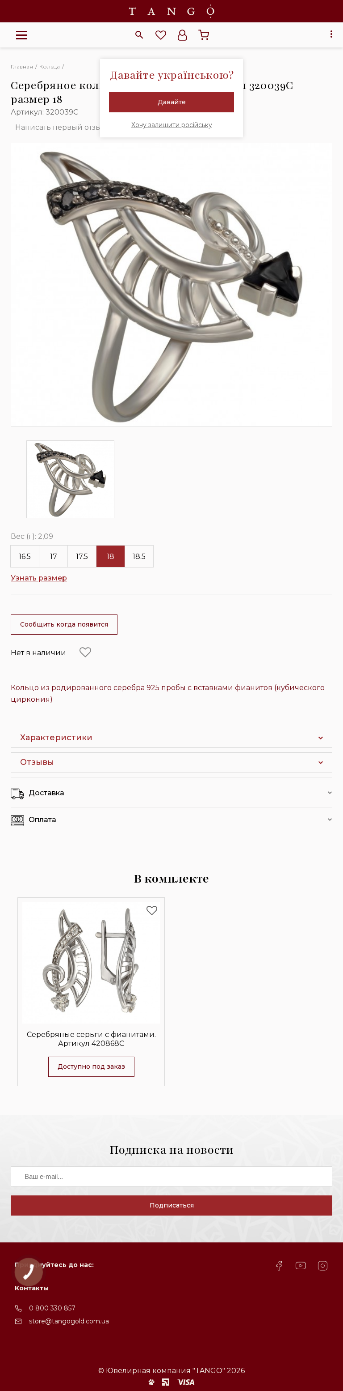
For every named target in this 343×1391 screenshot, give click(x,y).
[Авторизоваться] (182, 35)
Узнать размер (39, 578)
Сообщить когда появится (64, 624)
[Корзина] (204, 35)
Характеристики (56, 737)
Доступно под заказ (91, 1066)
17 (53, 556)
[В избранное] (85, 652)
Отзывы (37, 762)
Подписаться (172, 1205)
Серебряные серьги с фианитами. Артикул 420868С (91, 1038)
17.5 (82, 556)
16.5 (25, 556)
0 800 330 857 (52, 1308)
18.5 (139, 556)
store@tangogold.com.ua (69, 1321)
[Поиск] (139, 35)
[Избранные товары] (161, 35)
